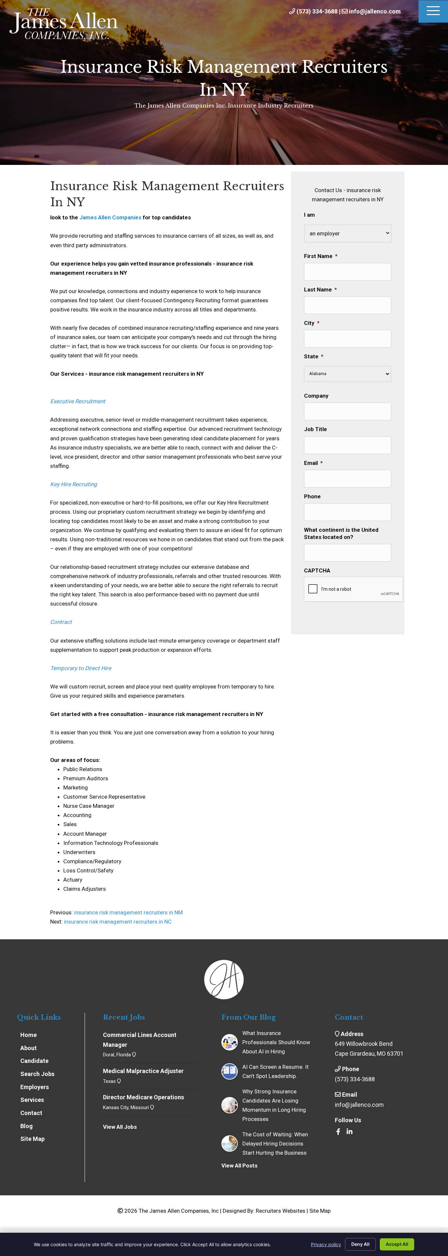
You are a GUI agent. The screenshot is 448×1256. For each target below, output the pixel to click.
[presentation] (354, 589)
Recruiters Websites (280, 1210)
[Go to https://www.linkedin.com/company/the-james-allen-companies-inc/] (349, 1132)
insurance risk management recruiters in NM (128, 912)
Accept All (397, 1244)
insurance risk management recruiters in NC (118, 921)
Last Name (320, 289)
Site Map (320, 1210)
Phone (312, 496)
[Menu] (433, 11)
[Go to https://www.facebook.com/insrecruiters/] (338, 1132)
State (313, 356)
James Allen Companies (110, 217)
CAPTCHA (317, 570)
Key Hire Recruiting (73, 484)
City (311, 323)
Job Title (315, 429)
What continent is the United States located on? (341, 533)
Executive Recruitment (77, 401)
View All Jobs (120, 1127)
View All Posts (239, 1165)
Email (313, 463)
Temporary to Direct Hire (80, 668)
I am (309, 214)
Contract (61, 622)
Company (316, 395)
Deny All (360, 1244)
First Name (320, 256)
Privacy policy (326, 1244)
